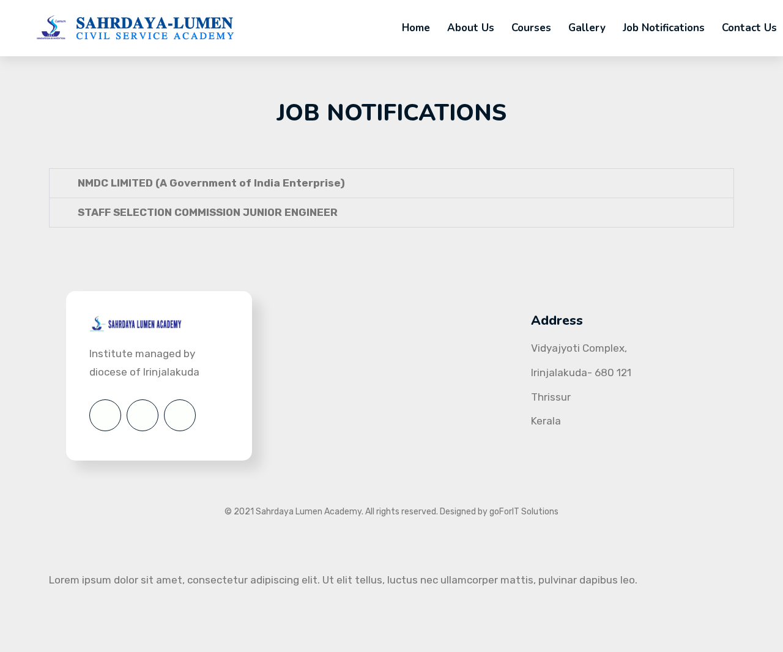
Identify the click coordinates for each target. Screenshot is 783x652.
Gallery (587, 28)
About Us (470, 28)
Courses (531, 28)
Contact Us (749, 28)
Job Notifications (664, 28)
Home (416, 28)
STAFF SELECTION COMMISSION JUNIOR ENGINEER (208, 212)
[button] (391, 183)
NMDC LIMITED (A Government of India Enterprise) (211, 183)
